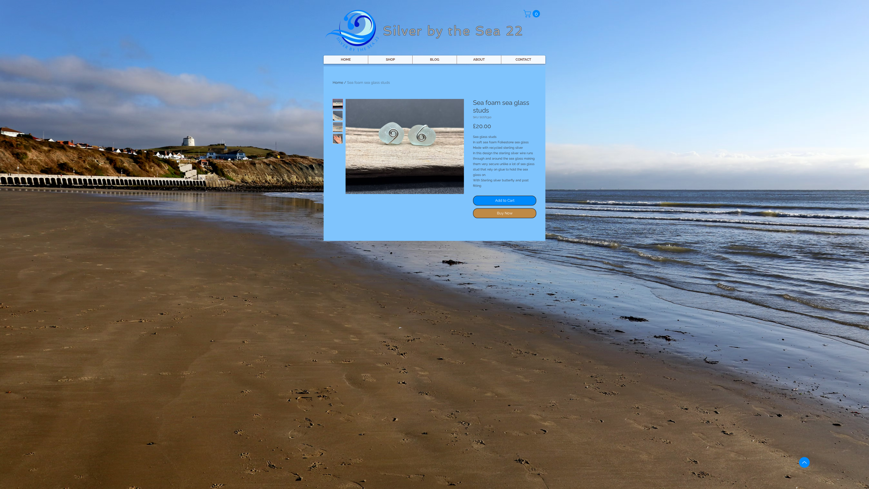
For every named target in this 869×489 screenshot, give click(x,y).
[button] (532, 13)
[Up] (804, 462)
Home (338, 82)
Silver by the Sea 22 (453, 30)
